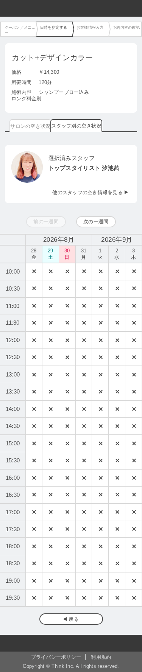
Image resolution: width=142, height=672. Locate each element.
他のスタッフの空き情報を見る (87, 192)
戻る (74, 619)
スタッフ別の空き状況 (76, 126)
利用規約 (101, 657)
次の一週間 (95, 221)
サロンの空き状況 (30, 126)
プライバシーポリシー (56, 657)
